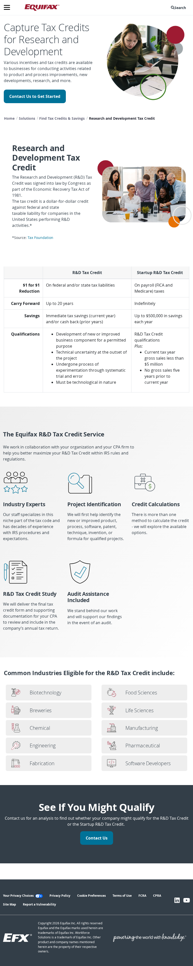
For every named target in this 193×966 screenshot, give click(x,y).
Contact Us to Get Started (34, 96)
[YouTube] (186, 900)
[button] (179, 7)
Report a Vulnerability (39, 904)
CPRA (157, 895)
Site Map (9, 904)
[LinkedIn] (177, 900)
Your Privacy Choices (18, 895)
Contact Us (97, 838)
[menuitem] (179, 7)
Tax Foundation (40, 237)
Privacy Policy (60, 895)
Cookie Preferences (91, 895)
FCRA (142, 895)
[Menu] (9, 7)
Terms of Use (122, 895)
